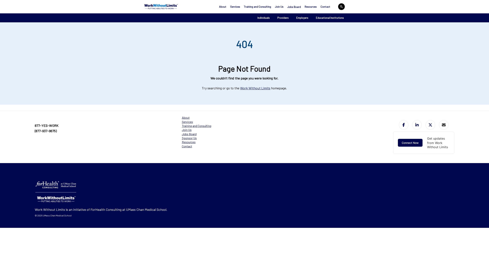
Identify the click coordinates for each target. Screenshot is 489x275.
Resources (311, 6)
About (222, 6)
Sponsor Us (189, 138)
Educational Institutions (330, 17)
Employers (302, 17)
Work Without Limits (255, 88)
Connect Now (410, 142)
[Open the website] (161, 6)
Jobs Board (294, 6)
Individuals (263, 17)
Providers (283, 17)
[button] (403, 125)
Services (235, 6)
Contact (325, 6)
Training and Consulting (257, 6)
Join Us (279, 6)
